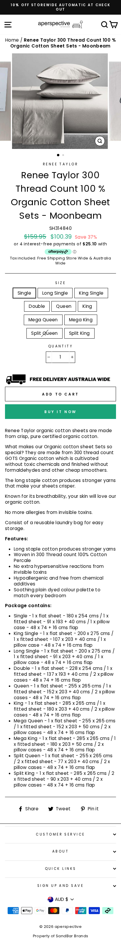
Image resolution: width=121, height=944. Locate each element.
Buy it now (60, 411)
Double (37, 306)
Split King (79, 333)
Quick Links (60, 868)
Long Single (55, 293)
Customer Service (60, 834)
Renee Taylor (60, 164)
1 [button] (58, 155)
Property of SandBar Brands (60, 935)
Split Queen (44, 333)
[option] (60, 7)
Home (12, 40)
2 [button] (63, 155)
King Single (91, 293)
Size (60, 283)
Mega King (81, 320)
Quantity (60, 346)
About (60, 851)
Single (24, 293)
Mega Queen (43, 320)
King (87, 306)
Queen (63, 306)
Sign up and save (60, 885)
